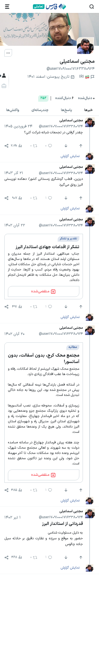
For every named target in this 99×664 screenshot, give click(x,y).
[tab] (66, 110)
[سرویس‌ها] (7, 7)
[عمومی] (3, 75)
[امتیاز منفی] (65, 146)
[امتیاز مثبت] (80, 146)
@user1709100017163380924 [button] (61, 126)
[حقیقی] (3, 86)
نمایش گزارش (70, 156)
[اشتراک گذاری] (6, 146)
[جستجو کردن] (92, 7)
